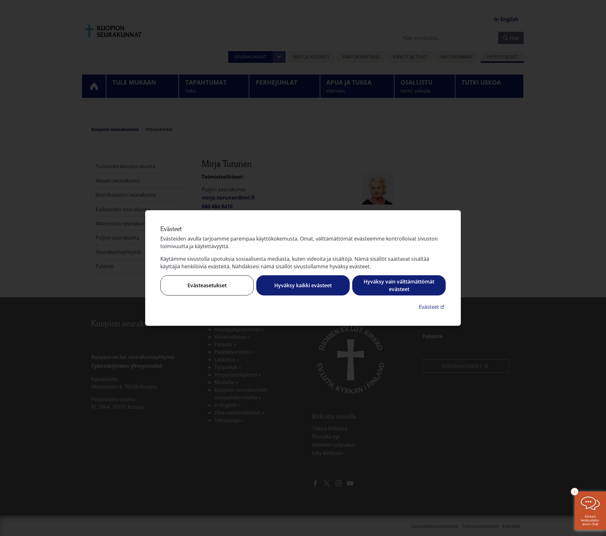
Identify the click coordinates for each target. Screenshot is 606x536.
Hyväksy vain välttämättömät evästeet (399, 285)
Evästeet (432, 306)
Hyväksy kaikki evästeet (303, 285)
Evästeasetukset (207, 285)
